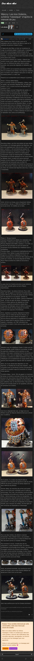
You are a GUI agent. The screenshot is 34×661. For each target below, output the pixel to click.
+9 (17, 27)
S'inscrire (5, 648)
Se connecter (13, 648)
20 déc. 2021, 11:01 (18, 39)
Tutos (2, 22)
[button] (2, 658)
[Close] (31, 624)
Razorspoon (6, 39)
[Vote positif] (29, 614)
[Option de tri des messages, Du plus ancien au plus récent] (3, 34)
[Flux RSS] (17, 23)
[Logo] (9, 4)
